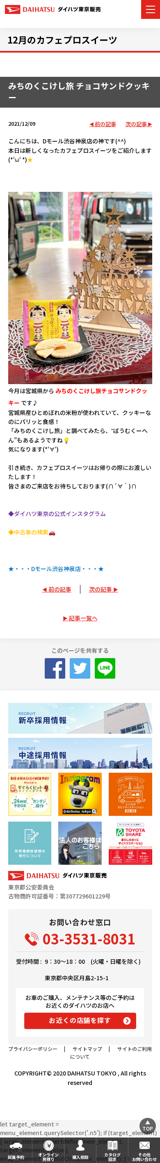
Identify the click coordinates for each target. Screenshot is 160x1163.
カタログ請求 (112, 1156)
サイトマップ (87, 1048)
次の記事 (136, 124)
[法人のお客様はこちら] (79, 843)
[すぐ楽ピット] (29, 794)
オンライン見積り (48, 1156)
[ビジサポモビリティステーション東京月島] (130, 794)
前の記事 (105, 124)
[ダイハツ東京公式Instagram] (79, 794)
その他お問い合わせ (144, 1156)
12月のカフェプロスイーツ (62, 39)
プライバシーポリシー (32, 1048)
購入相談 (80, 1157)
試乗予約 (16, 1157)
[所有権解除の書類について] (29, 843)
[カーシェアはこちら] (130, 843)
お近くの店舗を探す (80, 1020)
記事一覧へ (83, 618)
